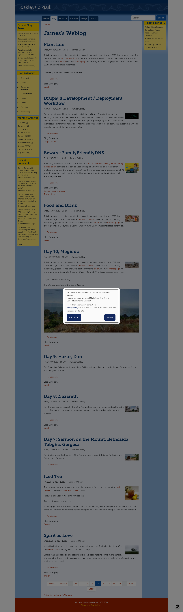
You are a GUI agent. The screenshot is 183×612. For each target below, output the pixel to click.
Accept (110, 317)
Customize (73, 317)
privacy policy (72, 308)
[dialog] (91, 306)
